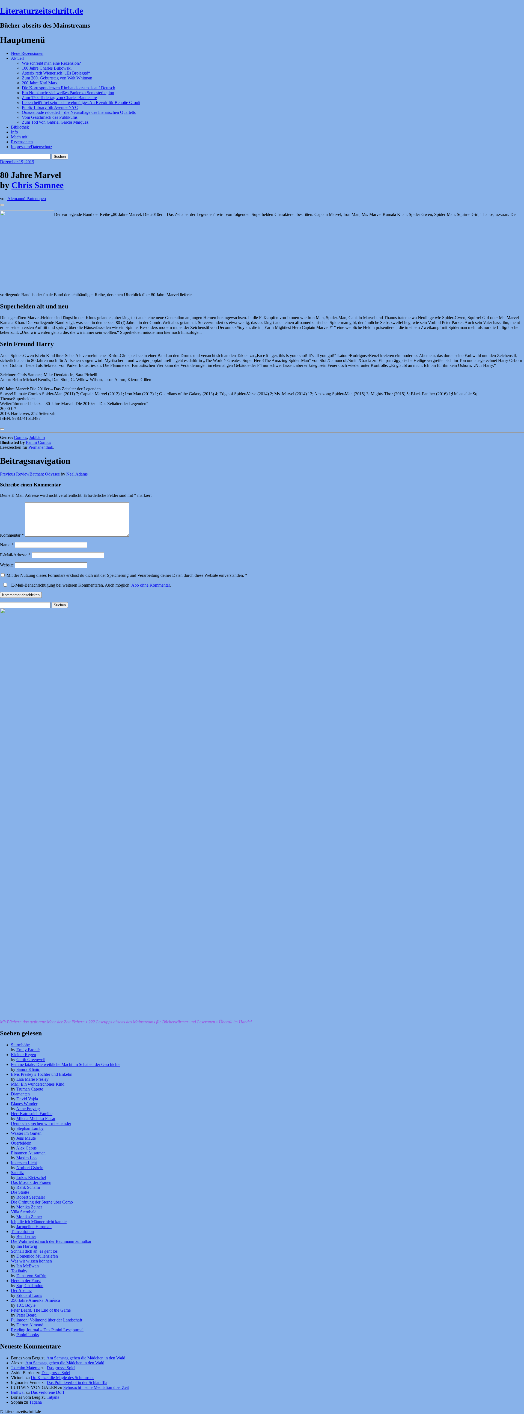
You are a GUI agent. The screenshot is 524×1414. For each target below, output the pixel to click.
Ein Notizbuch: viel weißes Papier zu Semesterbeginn (68, 92)
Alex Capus (26, 1148)
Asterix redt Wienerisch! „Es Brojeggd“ (56, 73)
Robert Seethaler (30, 1197)
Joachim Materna (25, 1367)
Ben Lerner (26, 1236)
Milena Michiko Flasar (35, 1118)
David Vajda (27, 1099)
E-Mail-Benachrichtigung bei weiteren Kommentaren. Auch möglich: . (90, 585)
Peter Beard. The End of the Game (41, 1310)
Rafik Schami (28, 1187)
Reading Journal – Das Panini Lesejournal (47, 1329)
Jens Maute (26, 1138)
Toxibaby (19, 1271)
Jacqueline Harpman (34, 1226)
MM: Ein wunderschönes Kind (37, 1084)
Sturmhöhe (20, 1044)
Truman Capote (29, 1089)
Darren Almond (29, 1325)
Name (7, 544)
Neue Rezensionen (27, 53)
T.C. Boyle (25, 1305)
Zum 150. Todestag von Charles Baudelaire (59, 97)
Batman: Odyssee (30, 474)
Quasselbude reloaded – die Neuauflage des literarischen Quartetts (79, 112)
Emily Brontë (28, 1049)
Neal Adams (77, 474)
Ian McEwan (27, 1266)
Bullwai (18, 1392)
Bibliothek (20, 127)
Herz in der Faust (26, 1280)
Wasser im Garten (26, 1133)
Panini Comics (38, 442)
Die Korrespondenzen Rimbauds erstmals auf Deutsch (68, 87)
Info (14, 132)
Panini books (27, 1334)
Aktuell (17, 58)
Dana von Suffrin (31, 1275)
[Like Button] (2, 205)
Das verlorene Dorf (47, 1392)
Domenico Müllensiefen (37, 1256)
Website (7, 565)
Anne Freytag (28, 1108)
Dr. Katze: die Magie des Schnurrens (62, 1377)
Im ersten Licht (24, 1162)
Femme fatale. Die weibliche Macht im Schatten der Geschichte (65, 1064)
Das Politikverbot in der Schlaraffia (77, 1382)
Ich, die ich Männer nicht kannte (39, 1221)
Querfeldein (21, 1143)
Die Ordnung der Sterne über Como (42, 1202)
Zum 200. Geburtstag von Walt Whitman (57, 78)
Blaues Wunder (24, 1103)
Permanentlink (40, 447)
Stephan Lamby (30, 1128)
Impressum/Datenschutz (31, 146)
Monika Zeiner (29, 1207)
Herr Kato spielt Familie (31, 1113)
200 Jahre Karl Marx (40, 83)
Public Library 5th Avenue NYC (50, 107)
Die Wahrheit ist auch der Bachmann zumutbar (51, 1241)
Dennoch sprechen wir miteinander (41, 1123)
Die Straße (20, 1192)
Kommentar (12, 535)
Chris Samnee (37, 185)
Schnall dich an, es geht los (34, 1251)
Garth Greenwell (30, 1059)
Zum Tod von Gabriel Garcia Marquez (55, 122)
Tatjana (53, 1397)
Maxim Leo (26, 1157)
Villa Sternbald (24, 1212)
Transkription (22, 1231)
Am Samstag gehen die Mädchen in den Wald (85, 1358)
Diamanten (20, 1094)
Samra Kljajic (28, 1069)
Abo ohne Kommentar (150, 585)
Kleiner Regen (23, 1054)
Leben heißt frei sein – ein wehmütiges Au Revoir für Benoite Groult (81, 102)
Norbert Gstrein (29, 1167)
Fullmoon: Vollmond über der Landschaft (46, 1320)
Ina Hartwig (26, 1246)
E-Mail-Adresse (15, 554)
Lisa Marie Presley (32, 1079)
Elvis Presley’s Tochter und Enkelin (41, 1074)
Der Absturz (21, 1290)
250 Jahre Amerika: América (35, 1300)
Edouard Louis (29, 1295)
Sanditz (17, 1172)
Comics (20, 437)
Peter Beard (26, 1315)
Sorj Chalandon (29, 1285)
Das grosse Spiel (61, 1367)
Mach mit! (20, 137)
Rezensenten (22, 141)
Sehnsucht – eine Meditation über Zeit (96, 1387)
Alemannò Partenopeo (26, 198)
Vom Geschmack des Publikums (50, 117)
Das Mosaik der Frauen (31, 1182)
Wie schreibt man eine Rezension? (51, 63)
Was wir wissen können (31, 1261)
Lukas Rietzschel (31, 1177)
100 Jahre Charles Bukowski (47, 68)
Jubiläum (37, 437)
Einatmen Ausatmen (28, 1153)
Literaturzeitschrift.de (41, 11)
